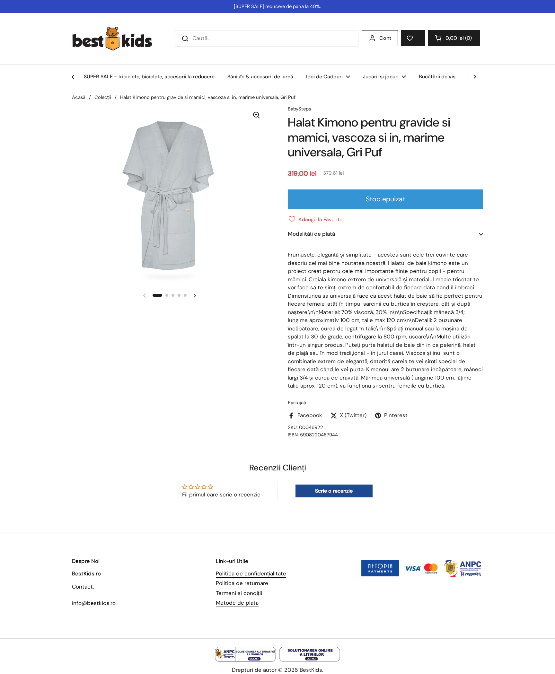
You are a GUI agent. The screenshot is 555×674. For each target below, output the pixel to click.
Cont (385, 38)
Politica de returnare (242, 583)
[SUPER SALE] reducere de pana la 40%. (277, 6)
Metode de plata (237, 602)
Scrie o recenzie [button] (334, 490)
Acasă (78, 97)
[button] (454, 38)
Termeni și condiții (239, 593)
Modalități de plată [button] (311, 233)
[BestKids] (117, 38)
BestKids (311, 669)
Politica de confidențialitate (251, 573)
